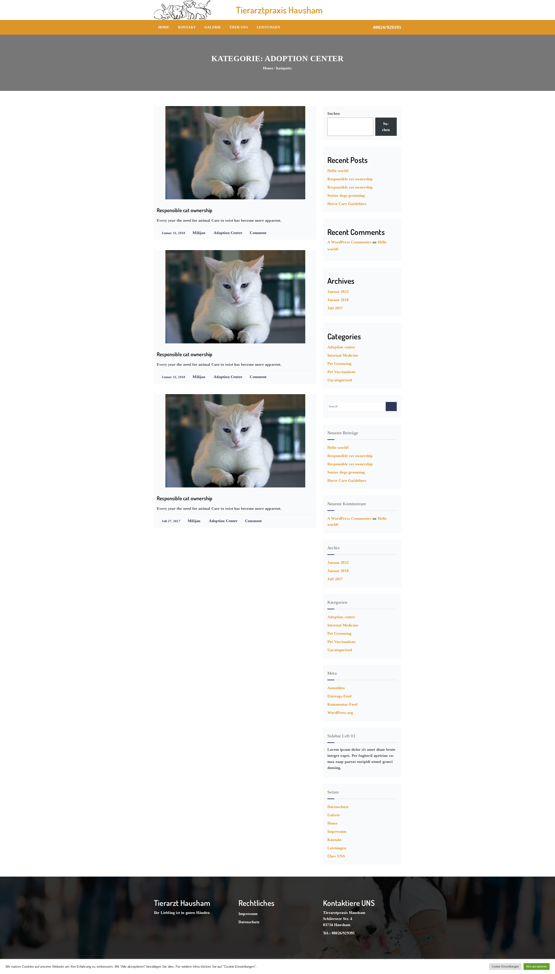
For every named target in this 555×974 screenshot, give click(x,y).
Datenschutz (337, 807)
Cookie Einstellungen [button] (505, 966)
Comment (258, 233)
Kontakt (187, 27)
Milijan (199, 233)
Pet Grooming (339, 363)
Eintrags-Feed (339, 696)
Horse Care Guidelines (346, 204)
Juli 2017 (335, 308)
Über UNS (239, 27)
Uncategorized (339, 380)
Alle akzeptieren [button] (536, 966)
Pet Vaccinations (341, 372)
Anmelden (336, 688)
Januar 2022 (338, 291)
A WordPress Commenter (349, 242)
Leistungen (268, 27)
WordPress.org (340, 712)
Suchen (333, 113)
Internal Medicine (342, 355)
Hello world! (338, 171)
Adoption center (228, 233)
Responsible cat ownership (184, 210)
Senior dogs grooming (346, 195)
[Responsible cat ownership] (235, 152)
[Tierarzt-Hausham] (182, 10)
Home (163, 27)
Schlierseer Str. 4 (337, 919)
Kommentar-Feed (342, 704)
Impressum (337, 831)
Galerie (212, 27)
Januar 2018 (338, 300)
